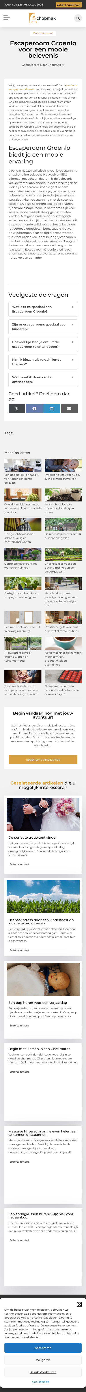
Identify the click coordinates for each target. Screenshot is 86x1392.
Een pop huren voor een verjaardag (37, 1003)
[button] (79, 1304)
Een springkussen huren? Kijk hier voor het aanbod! (40, 1215)
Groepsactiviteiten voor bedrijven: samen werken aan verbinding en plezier (21, 690)
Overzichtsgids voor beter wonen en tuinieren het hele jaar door (22, 508)
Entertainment (43, 33)
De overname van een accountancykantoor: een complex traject (62, 690)
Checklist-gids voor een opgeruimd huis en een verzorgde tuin (60, 567)
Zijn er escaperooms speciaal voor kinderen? (43, 326)
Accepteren (43, 1348)
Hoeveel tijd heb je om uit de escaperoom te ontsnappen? (43, 344)
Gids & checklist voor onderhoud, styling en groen (59, 508)
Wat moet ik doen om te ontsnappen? (43, 379)
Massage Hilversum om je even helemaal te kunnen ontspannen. (42, 1133)
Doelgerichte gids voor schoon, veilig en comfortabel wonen (19, 537)
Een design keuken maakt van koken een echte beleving (21, 478)
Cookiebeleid (40, 1381)
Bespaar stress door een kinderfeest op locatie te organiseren (41, 921)
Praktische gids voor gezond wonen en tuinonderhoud (18, 656)
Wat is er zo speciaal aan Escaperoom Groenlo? (43, 309)
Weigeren (43, 1360)
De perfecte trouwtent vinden (33, 837)
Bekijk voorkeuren (43, 1372)
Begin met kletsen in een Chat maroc (39, 1049)
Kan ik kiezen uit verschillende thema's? (43, 362)
